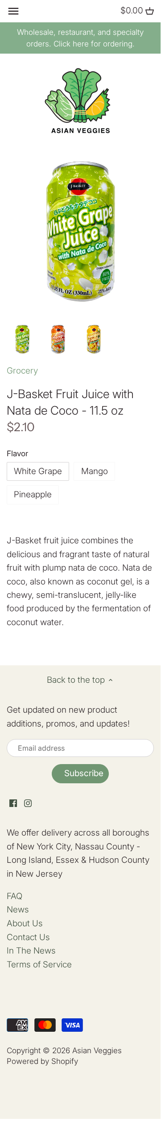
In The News (31, 951)
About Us (25, 923)
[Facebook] (13, 803)
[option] (22, 339)
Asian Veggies (97, 1050)
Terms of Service (39, 964)
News (18, 909)
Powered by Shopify (42, 1061)
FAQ (14, 896)
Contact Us (28, 937)
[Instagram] (28, 803)
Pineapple (33, 494)
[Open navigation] (13, 11)
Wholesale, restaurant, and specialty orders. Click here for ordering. (80, 38)
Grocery (22, 371)
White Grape (38, 471)
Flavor (17, 453)
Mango (94, 471)
